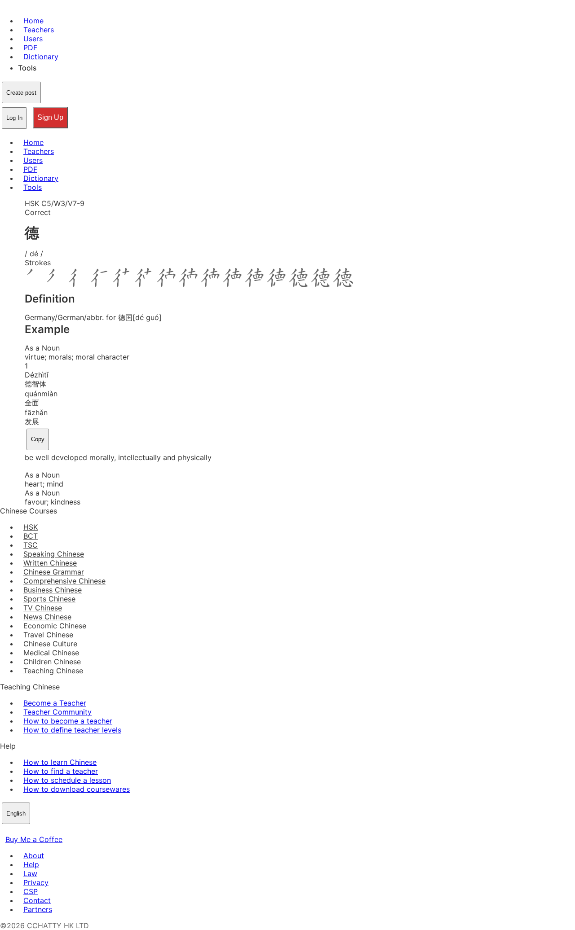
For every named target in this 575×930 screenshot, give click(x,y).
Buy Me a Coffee (33, 839)
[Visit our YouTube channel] (37, 830)
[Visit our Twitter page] (16, 830)
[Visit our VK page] (27, 830)
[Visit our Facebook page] (5, 830)
